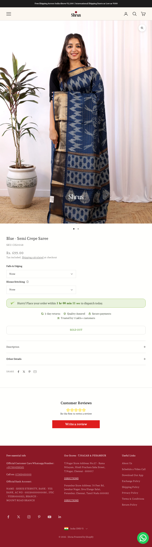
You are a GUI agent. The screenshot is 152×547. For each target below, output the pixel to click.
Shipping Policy (130, 487)
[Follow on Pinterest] (39, 517)
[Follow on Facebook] (8, 517)
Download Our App (132, 475)
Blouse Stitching (15, 281)
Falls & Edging (14, 266)
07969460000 (23, 474)
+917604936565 (15, 467)
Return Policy (129, 504)
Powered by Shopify (83, 537)
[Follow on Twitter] (19, 517)
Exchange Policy (131, 481)
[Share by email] (35, 371)
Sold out (76, 329)
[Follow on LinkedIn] (60, 517)
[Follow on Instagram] (29, 517)
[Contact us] (143, 538)
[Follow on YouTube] (49, 517)
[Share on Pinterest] (29, 371)
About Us (127, 463)
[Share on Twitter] (24, 371)
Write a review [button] (76, 424)
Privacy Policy (130, 492)
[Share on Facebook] (18, 371)
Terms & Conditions (133, 498)
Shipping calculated (33, 257)
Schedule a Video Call (134, 469)
